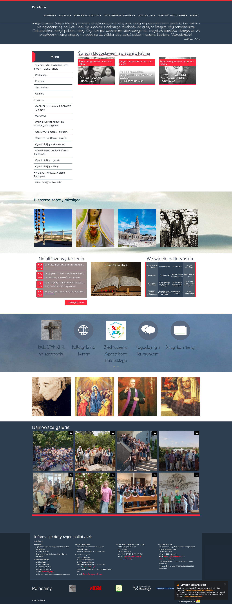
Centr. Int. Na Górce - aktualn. (51, 132)
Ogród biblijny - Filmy (46, 166)
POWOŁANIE (64, 15)
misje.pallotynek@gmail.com (174, 556)
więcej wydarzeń (76, 302)
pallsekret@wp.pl (47, 572)
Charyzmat (48, 15)
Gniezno (39, 100)
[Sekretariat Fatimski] (142, 588)
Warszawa (40, 116)
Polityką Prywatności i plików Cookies (198, 590)
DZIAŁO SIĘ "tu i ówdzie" (48, 182)
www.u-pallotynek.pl (125, 559)
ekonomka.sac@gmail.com (92, 574)
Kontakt (194, 15)
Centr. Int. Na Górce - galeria (50, 138)
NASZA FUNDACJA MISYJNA (86, 15)
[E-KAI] (72, 588)
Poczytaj (39, 81)
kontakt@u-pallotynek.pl (132, 556)
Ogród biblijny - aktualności (50, 144)
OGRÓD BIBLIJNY (145, 15)
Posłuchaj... (41, 75)
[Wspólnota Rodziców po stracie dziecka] (95, 588)
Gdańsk (39, 93)
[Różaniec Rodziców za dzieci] (165, 588)
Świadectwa (42, 87)
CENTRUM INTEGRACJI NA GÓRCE (118, 15)
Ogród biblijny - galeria (47, 160)
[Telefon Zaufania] (119, 588)
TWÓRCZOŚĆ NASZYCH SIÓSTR (171, 15)
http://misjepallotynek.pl (167, 559)
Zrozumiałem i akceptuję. (193, 596)
